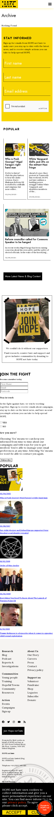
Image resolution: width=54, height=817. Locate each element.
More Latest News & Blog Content (22, 276)
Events (6, 703)
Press (30, 662)
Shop (30, 688)
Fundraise (33, 685)
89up (13, 782)
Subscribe (33, 696)
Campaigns (8, 707)
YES (4, 422)
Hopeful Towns (10, 685)
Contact (32, 666)
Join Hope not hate (13, 731)
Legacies (32, 692)
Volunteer (33, 681)
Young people (10, 677)
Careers (32, 658)
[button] (50, 4)
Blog (4, 654)
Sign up (6, 711)
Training (7, 681)
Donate (31, 700)
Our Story (33, 654)
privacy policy (17, 802)
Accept (14, 812)
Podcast (6, 658)
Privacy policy (35, 669)
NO (4, 426)
